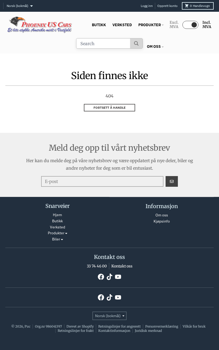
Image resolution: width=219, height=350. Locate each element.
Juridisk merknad (148, 331)
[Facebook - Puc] (101, 277)
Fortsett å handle (109, 108)
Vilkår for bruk (194, 326)
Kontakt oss (121, 266)
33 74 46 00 (97, 266)
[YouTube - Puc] (118, 277)
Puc (27, 326)
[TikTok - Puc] (109, 277)
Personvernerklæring (161, 326)
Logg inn (147, 6)
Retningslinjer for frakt (76, 331)
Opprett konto (167, 6)
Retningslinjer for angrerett (119, 326)
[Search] (136, 43)
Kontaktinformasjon (114, 331)
